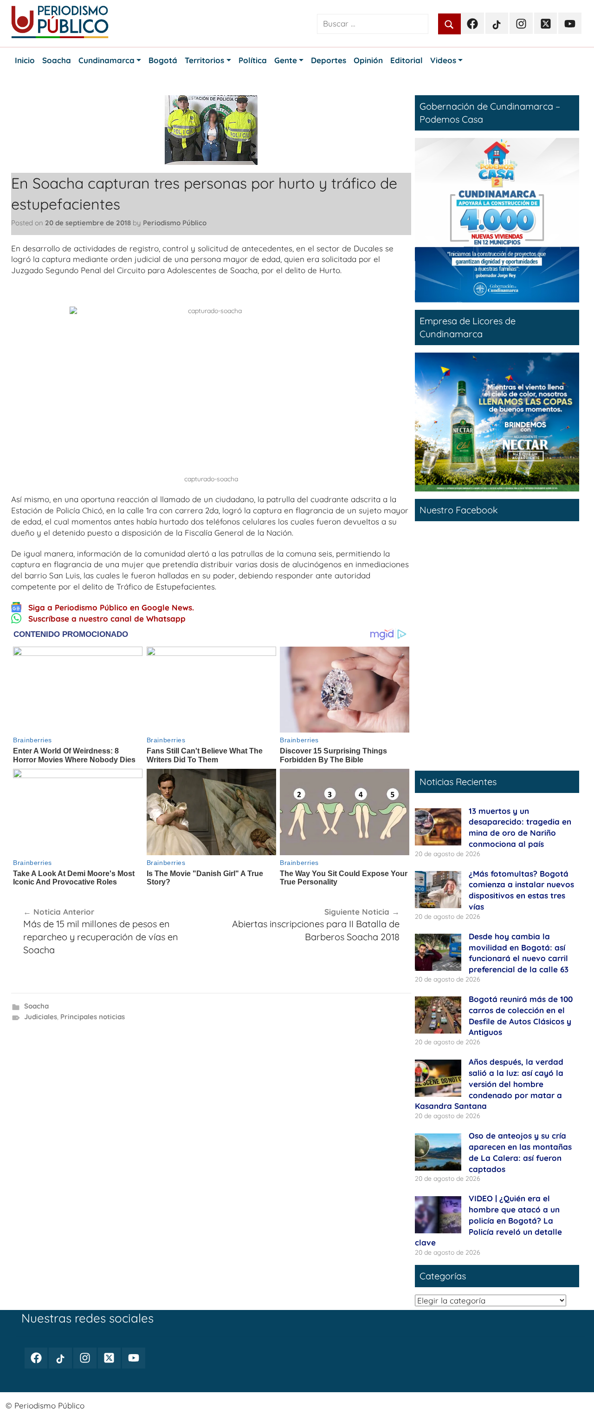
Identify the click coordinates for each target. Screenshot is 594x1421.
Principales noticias (92, 1016)
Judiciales (40, 1016)
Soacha (36, 1006)
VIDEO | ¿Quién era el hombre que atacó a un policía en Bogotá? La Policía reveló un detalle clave (488, 1220)
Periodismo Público (175, 222)
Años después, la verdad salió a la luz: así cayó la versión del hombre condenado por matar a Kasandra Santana (489, 1084)
